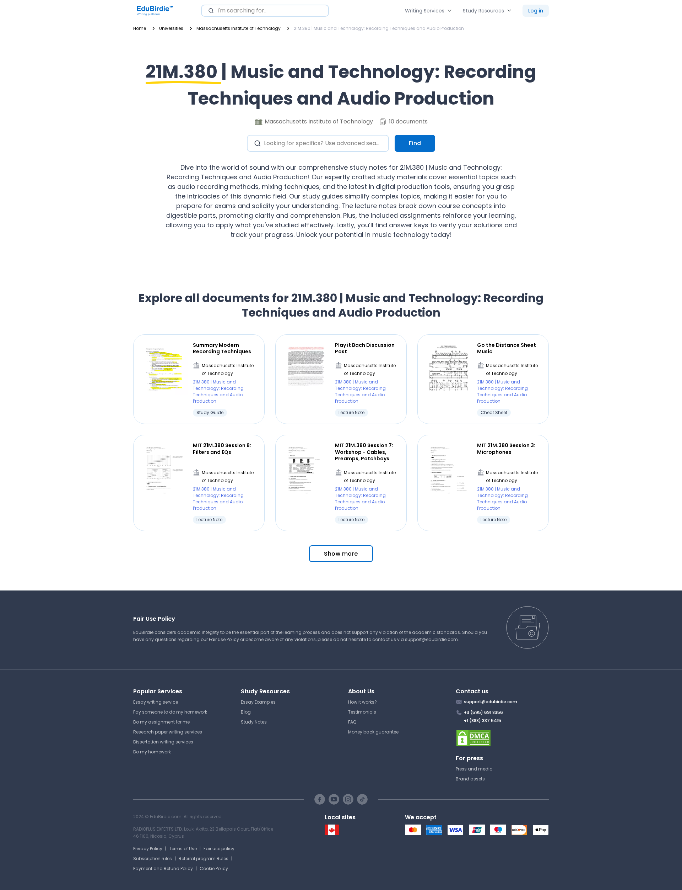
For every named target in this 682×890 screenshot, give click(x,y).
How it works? (362, 702)
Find (415, 143)
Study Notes (254, 722)
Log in (535, 10)
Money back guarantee (373, 732)
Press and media (474, 769)
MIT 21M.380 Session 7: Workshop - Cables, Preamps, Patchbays (364, 452)
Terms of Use (183, 849)
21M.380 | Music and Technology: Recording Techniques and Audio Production (218, 391)
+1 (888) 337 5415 (482, 720)
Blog (246, 712)
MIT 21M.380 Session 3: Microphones (506, 448)
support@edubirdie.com (431, 639)
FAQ (352, 722)
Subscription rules (152, 858)
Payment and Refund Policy (163, 868)
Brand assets (470, 779)
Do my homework (152, 752)
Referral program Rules (203, 858)
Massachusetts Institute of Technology (228, 369)
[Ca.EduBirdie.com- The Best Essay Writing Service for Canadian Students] (332, 834)
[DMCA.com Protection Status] (502, 738)
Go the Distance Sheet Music (506, 348)
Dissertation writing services (163, 742)
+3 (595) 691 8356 (483, 712)
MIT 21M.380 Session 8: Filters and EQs (222, 448)
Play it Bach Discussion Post (365, 348)
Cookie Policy (214, 868)
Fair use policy (219, 849)
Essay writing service (155, 702)
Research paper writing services (167, 732)
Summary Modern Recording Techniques (222, 348)
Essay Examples (258, 702)
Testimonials (362, 712)
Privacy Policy (147, 849)
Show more (341, 554)
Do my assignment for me (161, 722)
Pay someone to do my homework (170, 712)
